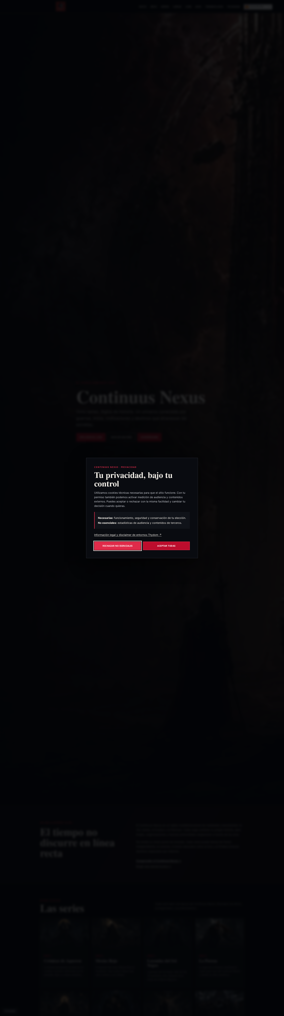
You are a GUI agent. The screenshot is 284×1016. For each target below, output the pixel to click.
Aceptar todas (166, 545)
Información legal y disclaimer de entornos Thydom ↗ (128, 534)
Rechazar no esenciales (117, 545)
